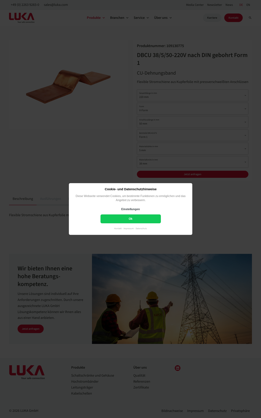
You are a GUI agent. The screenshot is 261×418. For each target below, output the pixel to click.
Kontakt (118, 228)
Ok (130, 218)
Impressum (129, 228)
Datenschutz (141, 228)
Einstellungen (130, 209)
